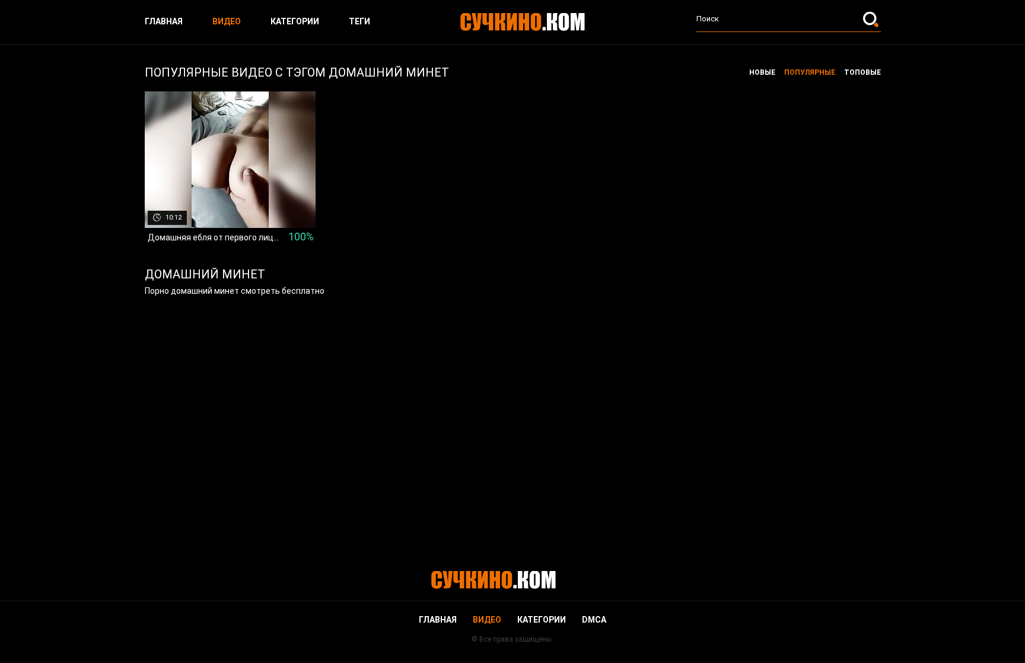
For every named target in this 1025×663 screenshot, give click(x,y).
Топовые (862, 72)
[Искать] (872, 19)
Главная (164, 21)
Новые (762, 72)
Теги (359, 21)
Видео (226, 21)
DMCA (594, 619)
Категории (294, 21)
